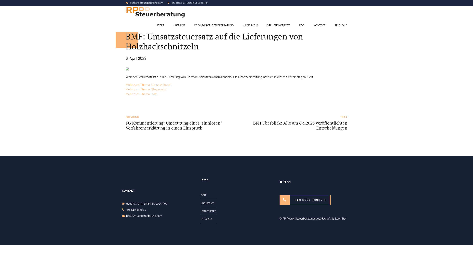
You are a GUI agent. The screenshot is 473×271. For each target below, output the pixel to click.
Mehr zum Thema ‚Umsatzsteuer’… (149, 85)
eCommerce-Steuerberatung (214, 25)
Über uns (179, 25)
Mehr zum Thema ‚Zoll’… (142, 94)
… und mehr (250, 25)
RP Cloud (341, 25)
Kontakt (320, 25)
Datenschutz (208, 210)
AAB (203, 194)
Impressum (207, 202)
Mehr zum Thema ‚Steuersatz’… (146, 89)
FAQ (301, 25)
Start (160, 25)
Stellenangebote (278, 25)
